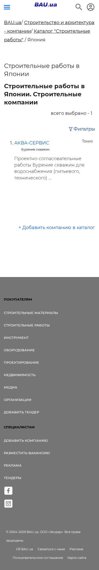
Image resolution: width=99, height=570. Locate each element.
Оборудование (19, 350)
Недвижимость (20, 375)
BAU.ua (12, 22)
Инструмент (16, 338)
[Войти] (90, 7)
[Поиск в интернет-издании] (79, 7)
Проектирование (21, 362)
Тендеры (12, 478)
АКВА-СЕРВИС (31, 143)
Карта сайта (77, 558)
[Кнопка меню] (7, 7)
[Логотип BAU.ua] (46, 5)
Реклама (13, 465)
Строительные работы (27, 325)
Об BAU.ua (24, 549)
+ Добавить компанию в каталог (57, 227)
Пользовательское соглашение (38, 558)
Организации (17, 400)
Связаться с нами (51, 549)
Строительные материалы (31, 313)
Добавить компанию (26, 440)
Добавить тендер (21, 412)
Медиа (10, 387)
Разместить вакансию (27, 453)
